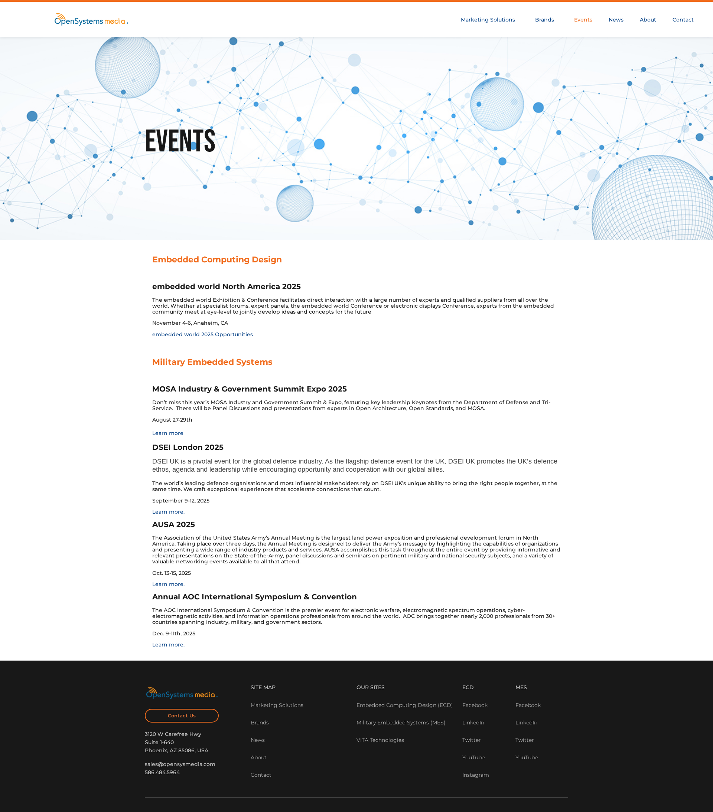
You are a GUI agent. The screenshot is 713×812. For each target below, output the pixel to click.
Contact (683, 19)
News (616, 19)
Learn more (167, 433)
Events (583, 19)
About (648, 19)
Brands (544, 19)
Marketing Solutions (488, 19)
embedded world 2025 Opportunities (202, 334)
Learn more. (168, 511)
